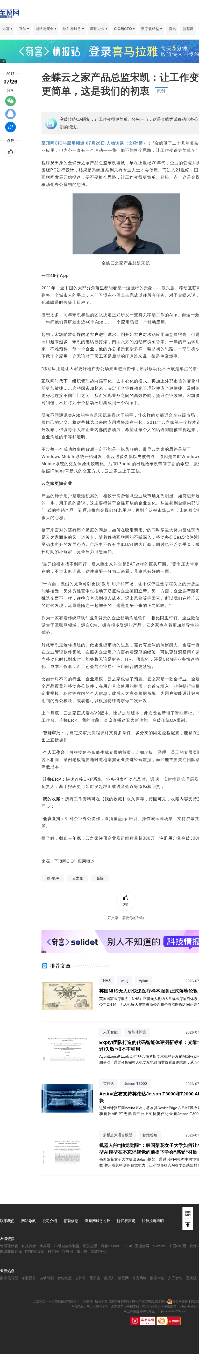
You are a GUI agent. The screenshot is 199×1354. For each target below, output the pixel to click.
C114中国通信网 (136, 1246)
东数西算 (29, 1278)
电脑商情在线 (11, 1252)
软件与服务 (72, 29)
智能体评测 (137, 1032)
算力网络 (139, 1278)
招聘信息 (71, 1221)
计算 (6, 29)
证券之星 (90, 1246)
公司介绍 (49, 1221)
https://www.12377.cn (173, 1311)
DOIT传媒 (99, 1252)
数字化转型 (150, 29)
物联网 (123, 1278)
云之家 (77, 878)
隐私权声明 (126, 1221)
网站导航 (28, 1221)
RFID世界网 (35, 1252)
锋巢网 (44, 1246)
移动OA (53, 878)
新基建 (188, 29)
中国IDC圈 (177, 1246)
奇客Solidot (110, 1246)
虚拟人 (109, 1278)
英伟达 (108, 1083)
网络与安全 (45, 29)
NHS (107, 981)
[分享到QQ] (10, 116)
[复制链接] (10, 129)
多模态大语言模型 (117, 1135)
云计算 (80, 1278)
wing (125, 981)
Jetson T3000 (135, 1083)
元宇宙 (94, 1278)
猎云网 (67, 1252)
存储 (23, 29)
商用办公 (98, 29)
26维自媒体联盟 (67, 1246)
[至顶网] (9, 15)
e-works (159, 1246)
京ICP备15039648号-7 (125, 1301)
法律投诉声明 (153, 1221)
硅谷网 (53, 1252)
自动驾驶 (46, 1278)
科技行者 (29, 1246)
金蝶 (100, 878)
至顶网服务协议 (97, 1221)
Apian (143, 981)
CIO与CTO (123, 29)
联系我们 (7, 1221)
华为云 (81, 1252)
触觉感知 (150, 1135)
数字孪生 (157, 1278)
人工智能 (110, 1032)
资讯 (172, 29)
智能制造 (64, 1278)
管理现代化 (9, 1246)
